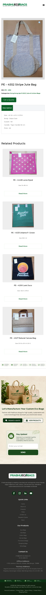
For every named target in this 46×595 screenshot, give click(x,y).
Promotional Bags (23, 540)
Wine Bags (23, 546)
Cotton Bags (23, 535)
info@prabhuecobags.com (23, 556)
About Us (23, 506)
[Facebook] (14, 493)
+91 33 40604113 (23, 558)
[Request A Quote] (12, 420)
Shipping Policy (23, 592)
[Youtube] (31, 493)
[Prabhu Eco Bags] (22, 475)
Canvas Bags (23, 538)
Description (7, 108)
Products (23, 509)
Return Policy (28, 590)
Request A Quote (23, 517)
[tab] (7, 108)
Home (23, 504)
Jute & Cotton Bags (33, 93)
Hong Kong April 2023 (18, 93)
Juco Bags (23, 530)
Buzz (23, 520)
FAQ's (23, 512)
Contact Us (23, 514)
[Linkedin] (25, 493)
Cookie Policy (37, 590)
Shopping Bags (23, 543)
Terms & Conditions (9, 590)
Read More (23, 194)
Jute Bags (23, 532)
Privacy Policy (19, 590)
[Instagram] (20, 493)
